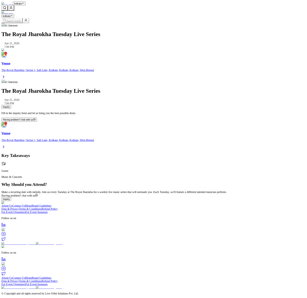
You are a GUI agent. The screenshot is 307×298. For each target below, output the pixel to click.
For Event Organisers (13, 212)
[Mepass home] (7, 3)
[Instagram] (153, 234)
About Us (6, 205)
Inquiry (6, 107)
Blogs (28, 205)
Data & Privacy (10, 208)
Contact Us (18, 205)
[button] (153, 195)
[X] (153, 239)
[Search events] (4, 8)
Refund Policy (50, 208)
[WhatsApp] (153, 230)
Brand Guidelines (41, 205)
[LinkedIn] (153, 225)
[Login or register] (11, 8)
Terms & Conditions (30, 208)
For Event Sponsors (36, 212)
